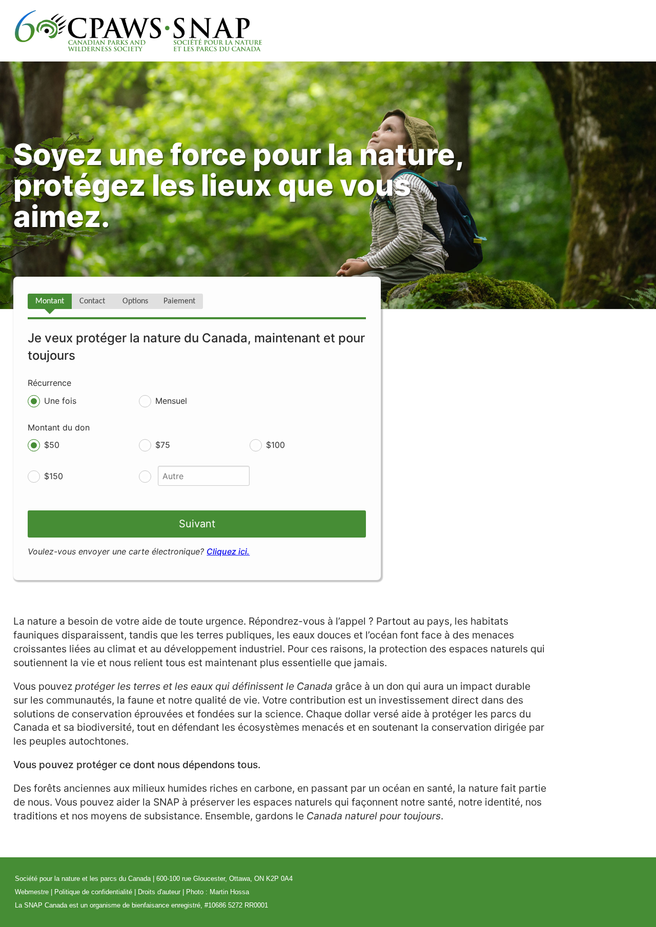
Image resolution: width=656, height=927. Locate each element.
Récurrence (49, 383)
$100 (275, 445)
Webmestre (32, 892)
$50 (51, 445)
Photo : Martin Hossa (217, 892)
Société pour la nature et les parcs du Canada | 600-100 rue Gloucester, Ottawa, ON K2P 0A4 (154, 878)
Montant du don (59, 427)
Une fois (60, 401)
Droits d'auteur (159, 892)
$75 (162, 445)
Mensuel (171, 401)
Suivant (197, 524)
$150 (53, 476)
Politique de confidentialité (93, 892)
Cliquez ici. (228, 551)
